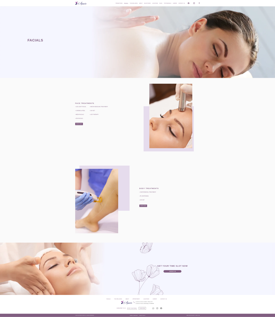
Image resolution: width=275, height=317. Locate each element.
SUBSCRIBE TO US (121, 308)
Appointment (136, 299)
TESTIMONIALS (167, 3)
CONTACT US (181, 3)
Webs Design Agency (191, 315)
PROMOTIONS (119, 3)
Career (155, 299)
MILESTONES (147, 3)
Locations (155, 3)
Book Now (79, 123)
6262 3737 (150, 301)
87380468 (151, 303)
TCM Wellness (134, 3)
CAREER (175, 3)
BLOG (160, 3)
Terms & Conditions (134, 315)
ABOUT (141, 3)
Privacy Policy (142, 315)
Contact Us (172, 271)
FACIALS (126, 3)
